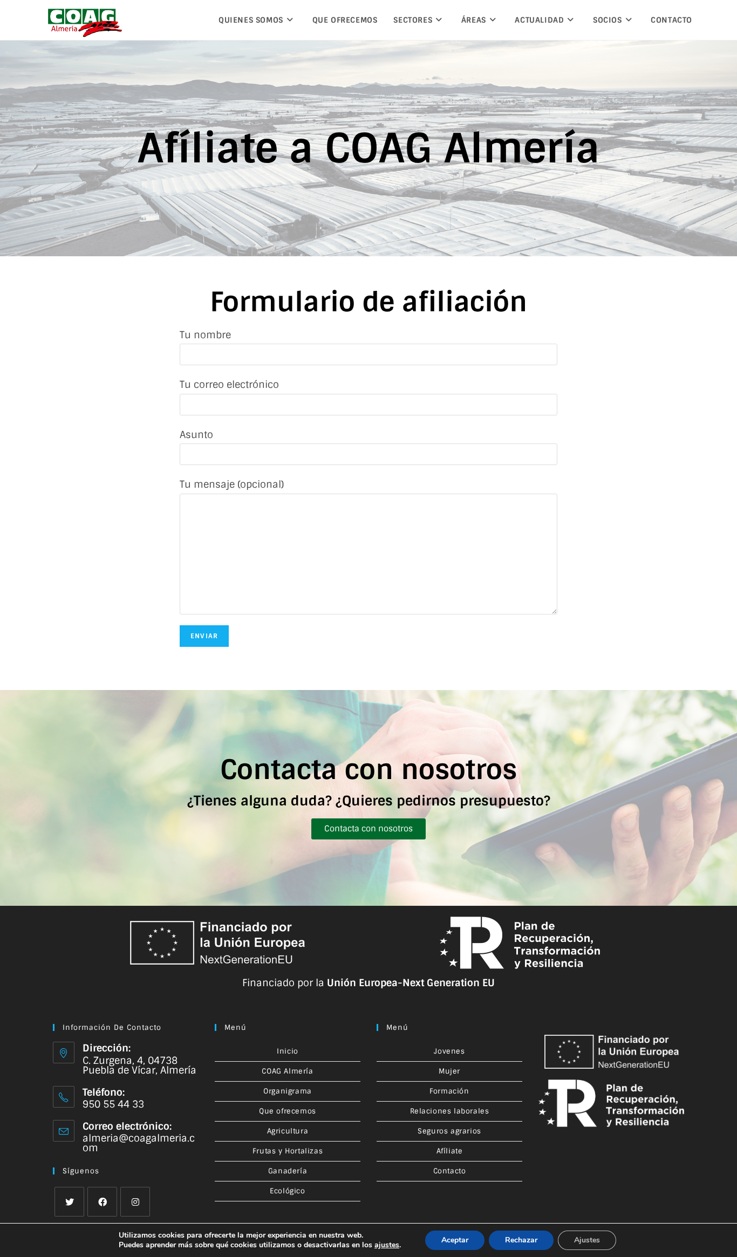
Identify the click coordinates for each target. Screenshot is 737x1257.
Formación (449, 1091)
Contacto (449, 1171)
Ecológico (287, 1190)
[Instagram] (135, 1202)
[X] (69, 1202)
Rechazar (521, 1240)
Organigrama (287, 1091)
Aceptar (454, 1240)
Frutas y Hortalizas (288, 1151)
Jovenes (449, 1051)
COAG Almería (287, 1071)
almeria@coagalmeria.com (139, 1143)
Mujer (449, 1071)
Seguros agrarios (449, 1131)
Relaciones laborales (449, 1111)
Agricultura (288, 1131)
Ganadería (287, 1171)
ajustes (386, 1245)
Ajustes (587, 1240)
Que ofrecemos (287, 1111)
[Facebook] (102, 1202)
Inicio (287, 1051)
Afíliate (449, 1151)
